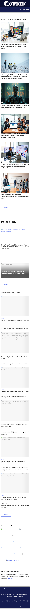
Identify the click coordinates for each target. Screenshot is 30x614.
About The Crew (12, 596)
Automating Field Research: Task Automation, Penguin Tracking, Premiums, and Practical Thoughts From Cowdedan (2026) (15, 76)
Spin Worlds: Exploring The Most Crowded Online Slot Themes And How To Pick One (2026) (14, 46)
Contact (20, 596)
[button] (2, 9)
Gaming (3, 318)
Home (3, 594)
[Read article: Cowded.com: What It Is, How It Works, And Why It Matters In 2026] (15, 124)
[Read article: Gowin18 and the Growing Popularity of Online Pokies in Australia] (15, 410)
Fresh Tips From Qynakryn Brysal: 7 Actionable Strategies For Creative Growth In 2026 (15, 196)
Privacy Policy (23, 594)
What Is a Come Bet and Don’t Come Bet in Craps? (15, 391)
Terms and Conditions (12, 594)
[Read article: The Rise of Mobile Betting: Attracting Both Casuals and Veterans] (15, 447)
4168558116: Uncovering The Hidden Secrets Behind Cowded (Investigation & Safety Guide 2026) (15, 166)
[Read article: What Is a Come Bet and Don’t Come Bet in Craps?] (15, 377)
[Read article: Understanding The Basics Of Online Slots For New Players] (15, 342)
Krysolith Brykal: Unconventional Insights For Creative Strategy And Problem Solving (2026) (15, 107)
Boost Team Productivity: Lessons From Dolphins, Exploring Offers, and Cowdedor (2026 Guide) (15, 246)
